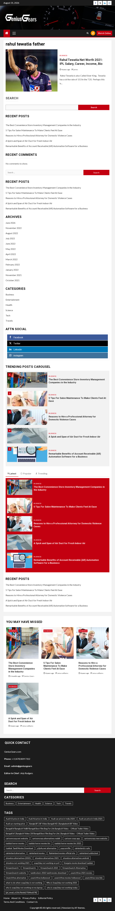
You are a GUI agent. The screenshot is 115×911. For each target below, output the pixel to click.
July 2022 (10, 238)
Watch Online (104, 33)
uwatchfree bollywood (40, 878)
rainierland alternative (15, 853)
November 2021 (14, 275)
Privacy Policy (29, 898)
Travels (9, 320)
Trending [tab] (42, 473)
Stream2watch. (29, 868)
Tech (8, 315)
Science (9, 310)
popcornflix (66, 848)
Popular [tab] (27, 473)
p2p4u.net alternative (46, 848)
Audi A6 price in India (37, 819)
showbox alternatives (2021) (18, 858)
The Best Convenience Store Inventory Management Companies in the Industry (43, 125)
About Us (16, 898)
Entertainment (12, 299)
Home (7, 898)
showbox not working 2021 (18, 863)
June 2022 (10, 243)
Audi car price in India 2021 (91, 819)
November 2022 (14, 228)
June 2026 (10, 222)
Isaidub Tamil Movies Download (19, 848)
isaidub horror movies (15, 843)
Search (12, 98)
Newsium (66, 907)
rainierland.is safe (82, 848)
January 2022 (12, 269)
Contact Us (32, 901)
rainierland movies (37, 853)
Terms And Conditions (14, 901)
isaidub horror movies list (39, 843)
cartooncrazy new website (95, 838)
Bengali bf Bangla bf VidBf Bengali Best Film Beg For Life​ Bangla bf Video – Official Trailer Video (47, 828)
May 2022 (11, 249)
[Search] (87, 33)
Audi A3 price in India (15, 819)
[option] (57, 381)
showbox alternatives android (76, 858)
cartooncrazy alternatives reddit (46, 838)
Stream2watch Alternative (74, 868)
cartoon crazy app (72, 838)
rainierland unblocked (88, 853)
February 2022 (13, 264)
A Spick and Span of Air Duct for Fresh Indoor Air (29, 140)
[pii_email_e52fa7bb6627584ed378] (21, 892)
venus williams (62, 673)
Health (9, 305)
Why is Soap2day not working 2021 (61, 882)
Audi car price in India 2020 (63, 819)
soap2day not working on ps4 (46, 863)
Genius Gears (29, 676)
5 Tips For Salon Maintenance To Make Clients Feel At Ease (34, 130)
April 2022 (11, 254)
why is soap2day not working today (62, 887)
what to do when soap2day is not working (24, 882)
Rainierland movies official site (62, 853)
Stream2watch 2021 (49, 868)
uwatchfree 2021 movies (81, 873)
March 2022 (12, 259)
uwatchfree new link (94, 878)
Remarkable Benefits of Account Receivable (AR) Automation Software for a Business (47, 146)
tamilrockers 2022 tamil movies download (48, 873)
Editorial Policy (45, 898)
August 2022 (12, 233)
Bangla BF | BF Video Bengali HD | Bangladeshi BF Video (53, 823)
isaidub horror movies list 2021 (68, 843)
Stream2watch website (16, 873)
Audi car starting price (15, 823)
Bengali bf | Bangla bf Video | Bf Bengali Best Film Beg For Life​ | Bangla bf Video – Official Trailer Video (50, 833)
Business (63, 55)
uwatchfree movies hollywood (67, 878)
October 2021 (12, 280)
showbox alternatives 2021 (47, 858)
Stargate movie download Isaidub (78, 863)
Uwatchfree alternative (16, 878)
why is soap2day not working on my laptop (24, 887)
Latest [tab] (12, 473)
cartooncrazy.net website (17, 838)
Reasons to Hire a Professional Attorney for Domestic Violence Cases (39, 135)
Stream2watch (12, 868)
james (75, 69)
